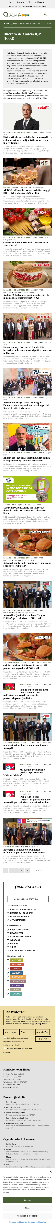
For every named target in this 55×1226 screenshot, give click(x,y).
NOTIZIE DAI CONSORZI (21, 913)
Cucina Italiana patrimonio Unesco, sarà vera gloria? (25, 244)
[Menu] (50, 14)
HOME (6, 23)
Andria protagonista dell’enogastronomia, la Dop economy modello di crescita (26, 459)
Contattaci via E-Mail (12, 1085)
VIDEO (13, 947)
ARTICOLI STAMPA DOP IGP (23, 909)
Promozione (26, 187)
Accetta (27, 1200)
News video (25, 685)
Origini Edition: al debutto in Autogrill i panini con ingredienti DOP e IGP (25, 667)
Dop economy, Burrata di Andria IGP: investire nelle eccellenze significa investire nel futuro (27, 350)
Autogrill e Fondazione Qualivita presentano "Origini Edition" (24, 772)
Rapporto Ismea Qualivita (17, 1118)
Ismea (8, 1164)
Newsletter (20, 2)
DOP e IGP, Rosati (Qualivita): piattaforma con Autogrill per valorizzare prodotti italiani (27, 799)
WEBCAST (15, 940)
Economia (17, 973)
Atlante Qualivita (13, 1107)
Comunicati (8, 847)
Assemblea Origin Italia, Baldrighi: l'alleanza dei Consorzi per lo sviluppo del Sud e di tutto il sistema (26, 405)
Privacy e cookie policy (18, 1222)
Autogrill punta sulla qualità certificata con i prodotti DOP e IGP (27, 564)
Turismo (16, 993)
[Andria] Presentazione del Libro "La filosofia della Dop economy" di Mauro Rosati (24, 510)
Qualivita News (28, 887)
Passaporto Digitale (14, 1123)
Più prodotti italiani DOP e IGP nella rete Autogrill (25, 747)
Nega (27, 1208)
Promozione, (9, 292)
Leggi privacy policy (38, 1023)
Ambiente (16, 960)
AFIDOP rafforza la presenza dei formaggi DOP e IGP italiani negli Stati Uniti (26, 191)
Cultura (47, 237)
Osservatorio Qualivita (15, 1113)
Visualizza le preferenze (27, 1216)
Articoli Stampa (25, 132)
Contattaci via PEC (11, 1087)
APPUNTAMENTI (18, 920)
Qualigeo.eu (11, 1102)
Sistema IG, (16, 187)
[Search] (44, 14)
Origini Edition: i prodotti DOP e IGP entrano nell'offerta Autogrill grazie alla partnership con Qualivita (25, 694)
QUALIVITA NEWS (18, 23)
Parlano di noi (9, 132)
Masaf (8, 1157)
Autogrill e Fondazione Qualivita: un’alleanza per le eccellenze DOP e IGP (24, 851)
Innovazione (18, 977)
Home (11, 2)
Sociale (15, 989)
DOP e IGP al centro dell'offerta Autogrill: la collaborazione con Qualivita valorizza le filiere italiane (27, 140)
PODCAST (14, 943)
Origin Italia (11, 1144)
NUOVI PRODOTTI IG (20, 916)
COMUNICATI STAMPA (20, 936)
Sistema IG (38, 132)
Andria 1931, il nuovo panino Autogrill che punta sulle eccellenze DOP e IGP (26, 296)
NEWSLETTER (17, 933)
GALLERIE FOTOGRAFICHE (22, 950)
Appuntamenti (9, 505)
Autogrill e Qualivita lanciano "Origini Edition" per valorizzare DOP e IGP (24, 616)
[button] (50, 1171)
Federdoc (10, 1149)
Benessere (17, 964)
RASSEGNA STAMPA (20, 929)
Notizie (6, 187)
